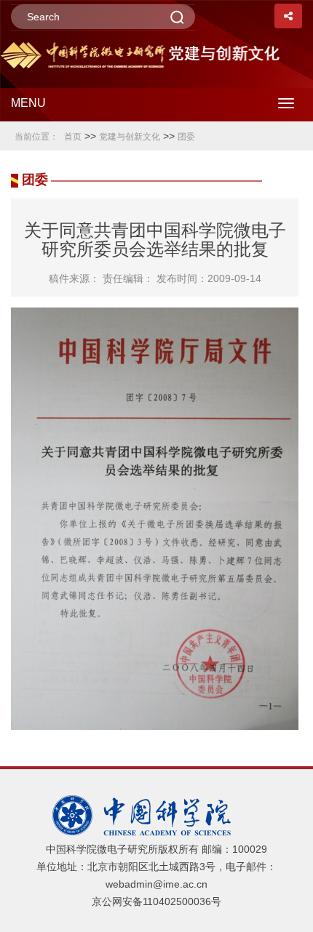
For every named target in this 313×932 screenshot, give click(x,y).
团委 (186, 137)
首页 (73, 137)
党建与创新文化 (129, 137)
